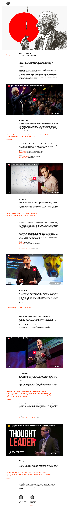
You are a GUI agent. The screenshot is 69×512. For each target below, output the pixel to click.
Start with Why (21, 242)
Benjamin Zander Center (23, 157)
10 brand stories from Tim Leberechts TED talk (27, 417)
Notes (20, 3)
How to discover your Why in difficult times (26, 247)
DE (59, 3)
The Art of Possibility (22, 151)
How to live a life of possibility (24, 156)
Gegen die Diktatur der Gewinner (25, 412)
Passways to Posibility (22, 152)
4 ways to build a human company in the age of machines (29, 418)
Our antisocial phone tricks (23, 331)
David (30, 3)
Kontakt (35, 3)
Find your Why (21, 243)
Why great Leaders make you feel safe (25, 248)
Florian (25, 3)
